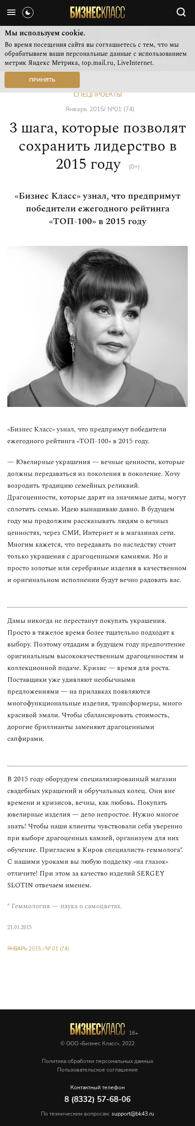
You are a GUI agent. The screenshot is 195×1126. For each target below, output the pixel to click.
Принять (42, 79)
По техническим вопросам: (97, 1113)
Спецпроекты (97, 94)
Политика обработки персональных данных (97, 1061)
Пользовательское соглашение (97, 1069)
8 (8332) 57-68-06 (97, 1099)
